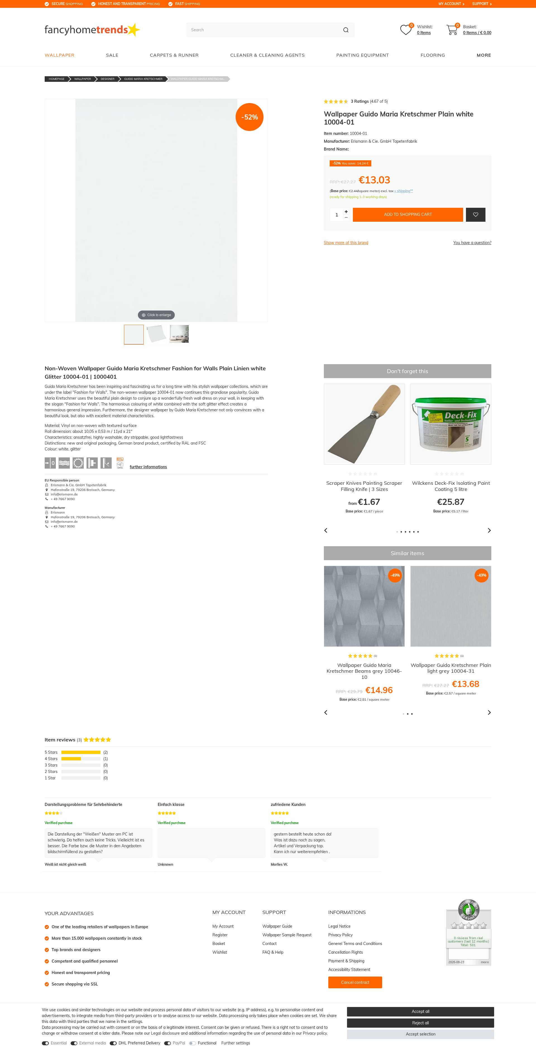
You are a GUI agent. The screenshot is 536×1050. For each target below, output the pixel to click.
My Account (450, 4)
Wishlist (219, 952)
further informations (148, 466)
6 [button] (418, 532)
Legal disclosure (165, 1033)
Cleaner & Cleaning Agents (267, 55)
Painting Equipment (362, 55)
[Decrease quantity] (346, 218)
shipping (187, 4)
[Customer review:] (468, 931)
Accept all (420, 1011)
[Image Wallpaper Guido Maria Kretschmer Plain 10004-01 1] (134, 336)
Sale (112, 55)
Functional (207, 1043)
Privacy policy (315, 1033)
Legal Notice (339, 926)
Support (480, 4)
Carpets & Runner (174, 55)
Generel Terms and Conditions (355, 943)
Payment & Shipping (346, 960)
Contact (269, 943)
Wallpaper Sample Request (287, 934)
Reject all (420, 1022)
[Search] (346, 30)
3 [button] (405, 532)
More (484, 55)
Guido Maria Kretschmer (143, 79)
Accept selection (421, 1034)
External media (92, 1043)
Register (220, 934)
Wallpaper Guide (277, 926)
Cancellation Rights (345, 952)
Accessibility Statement (349, 969)
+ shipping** (403, 191)
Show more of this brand (346, 242)
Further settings (235, 1043)
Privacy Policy (340, 934)
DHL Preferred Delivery (139, 1043)
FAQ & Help (272, 952)
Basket (218, 943)
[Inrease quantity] (346, 212)
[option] (364, 452)
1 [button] (397, 532)
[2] (156, 336)
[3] (179, 336)
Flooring (433, 55)
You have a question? (472, 242)
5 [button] (414, 532)
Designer (107, 79)
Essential (59, 1043)
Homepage (56, 79)
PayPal (179, 1043)
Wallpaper (60, 55)
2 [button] (401, 532)
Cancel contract (355, 982)
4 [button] (409, 532)
